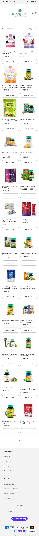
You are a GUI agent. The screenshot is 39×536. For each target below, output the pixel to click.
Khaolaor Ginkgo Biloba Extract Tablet (27, 355)
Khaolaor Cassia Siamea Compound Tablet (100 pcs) (10, 422)
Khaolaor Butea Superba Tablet (27, 120)
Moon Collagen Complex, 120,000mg (9, 187)
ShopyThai (16, 535)
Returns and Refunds (11, 489)
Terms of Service (9, 471)
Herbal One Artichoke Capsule (10, 388)
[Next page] (25, 441)
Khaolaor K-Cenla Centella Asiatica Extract (9, 355)
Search (6, 466)
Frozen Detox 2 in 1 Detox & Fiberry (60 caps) (28, 422)
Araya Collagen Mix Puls (27, 220)
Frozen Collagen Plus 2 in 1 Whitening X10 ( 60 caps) (9, 287)
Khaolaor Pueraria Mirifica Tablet (9, 153)
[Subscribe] (31, 511)
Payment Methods (10, 493)
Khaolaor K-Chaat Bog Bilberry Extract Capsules (27, 321)
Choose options (28, 196)
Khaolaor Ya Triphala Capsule (10, 320)
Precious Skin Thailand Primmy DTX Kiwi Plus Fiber (10, 120)
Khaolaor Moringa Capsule (27, 186)
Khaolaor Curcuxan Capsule (28, 253)
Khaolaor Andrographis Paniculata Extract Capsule (27, 388)
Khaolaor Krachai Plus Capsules (26, 153)
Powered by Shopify (24, 535)
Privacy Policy (8, 498)
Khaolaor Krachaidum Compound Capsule (26, 86)
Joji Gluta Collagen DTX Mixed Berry (8, 52)
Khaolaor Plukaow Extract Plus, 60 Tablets (9, 254)
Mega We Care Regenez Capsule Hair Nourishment (9, 220)
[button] (2, 13)
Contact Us (8, 461)
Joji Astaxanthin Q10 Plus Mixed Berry (27, 52)
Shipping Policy (9, 484)
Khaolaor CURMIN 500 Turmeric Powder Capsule (27, 287)
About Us (7, 457)
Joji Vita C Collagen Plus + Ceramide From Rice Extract (10, 86)
